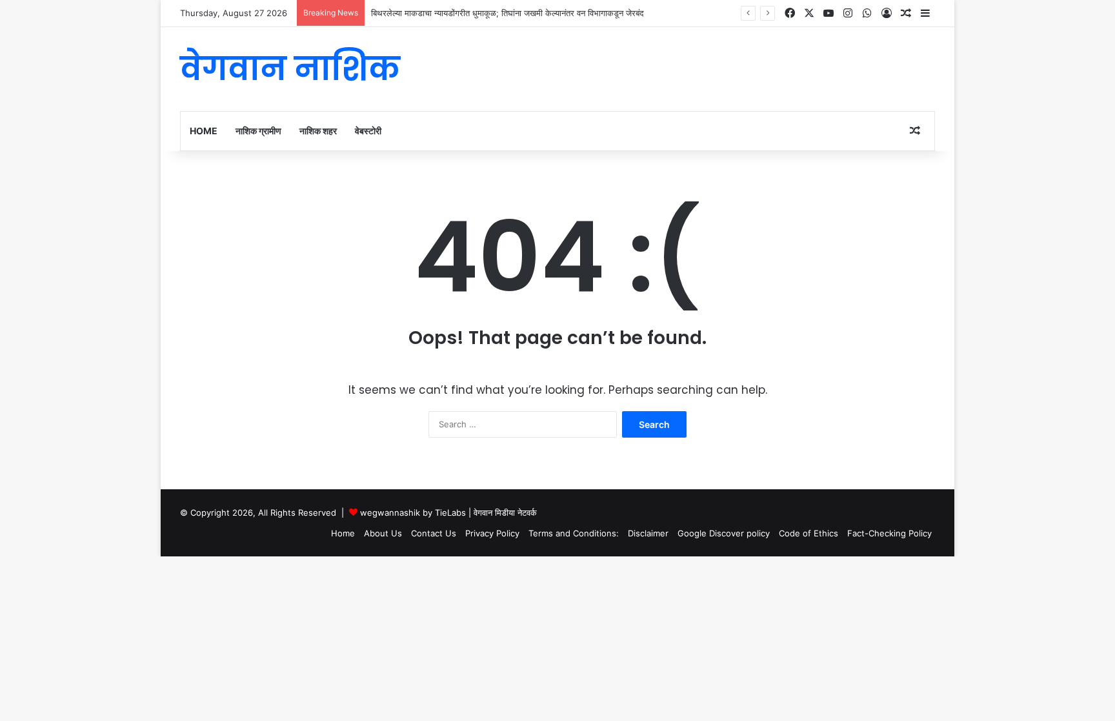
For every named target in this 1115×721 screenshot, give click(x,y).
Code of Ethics (808, 533)
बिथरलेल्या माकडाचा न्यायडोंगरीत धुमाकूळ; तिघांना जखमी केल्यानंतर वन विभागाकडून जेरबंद (507, 13)
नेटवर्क (527, 512)
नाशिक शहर (318, 130)
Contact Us (433, 533)
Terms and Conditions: (573, 533)
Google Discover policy (724, 533)
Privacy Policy (492, 533)
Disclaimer (648, 533)
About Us (383, 533)
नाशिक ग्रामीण (258, 130)
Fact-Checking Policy (889, 533)
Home (203, 130)
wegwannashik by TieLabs (413, 512)
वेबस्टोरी (368, 130)
